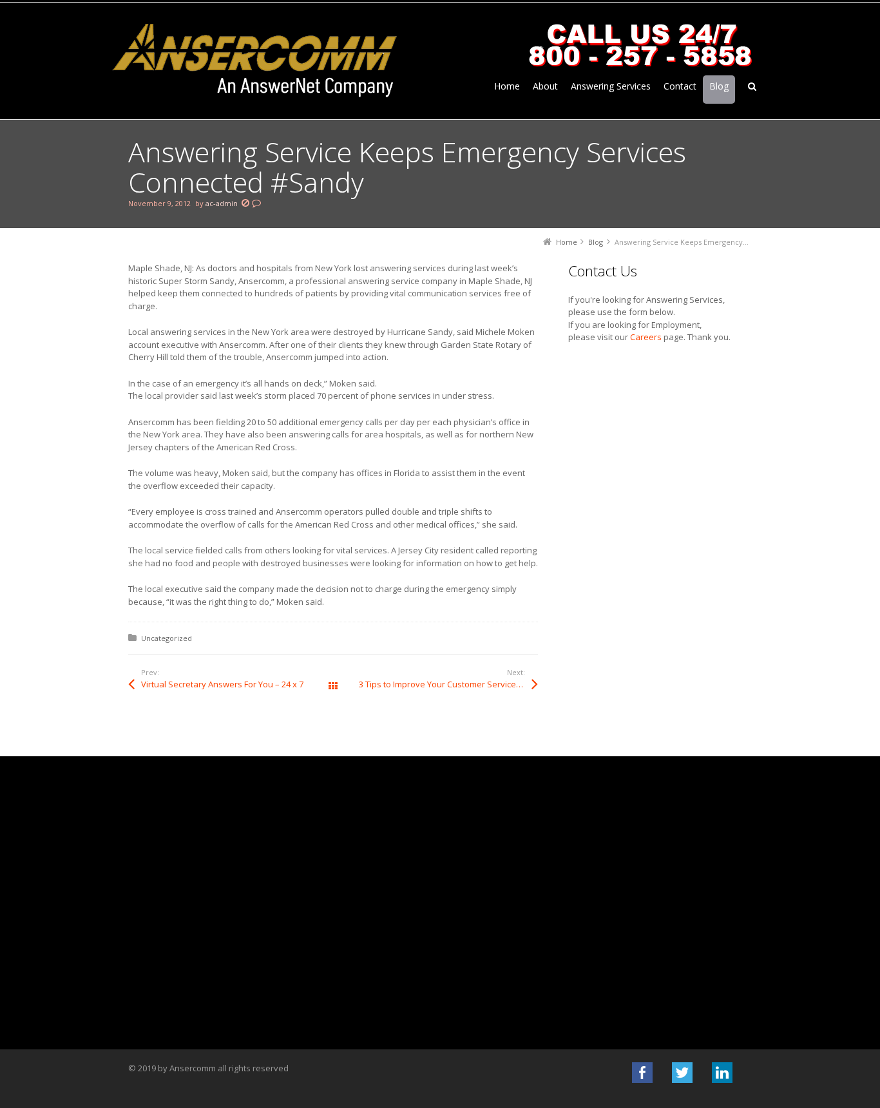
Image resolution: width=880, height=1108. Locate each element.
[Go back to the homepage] (255, 61)
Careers (646, 337)
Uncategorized (166, 638)
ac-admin (222, 203)
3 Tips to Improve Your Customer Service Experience (448, 684)
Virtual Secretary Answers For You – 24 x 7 (222, 684)
